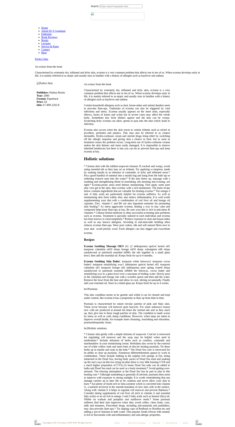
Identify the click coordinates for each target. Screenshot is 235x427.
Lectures (46, 43)
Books (44, 40)
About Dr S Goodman (53, 30)
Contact (45, 49)
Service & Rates (50, 46)
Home (44, 27)
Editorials (46, 34)
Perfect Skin (41, 59)
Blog (44, 52)
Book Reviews (49, 37)
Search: (95, 6)
